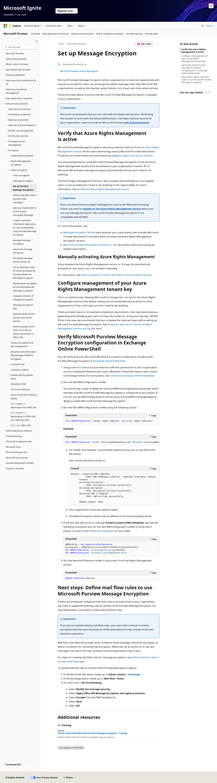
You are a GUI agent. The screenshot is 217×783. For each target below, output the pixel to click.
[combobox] (20, 47)
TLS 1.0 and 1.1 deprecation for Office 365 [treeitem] (23, 405)
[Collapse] (36, 41)
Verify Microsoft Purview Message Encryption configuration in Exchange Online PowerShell (194, 69)
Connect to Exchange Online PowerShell (132, 375)
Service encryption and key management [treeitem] (22, 344)
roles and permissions (136, 122)
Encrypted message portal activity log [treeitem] (22, 260)
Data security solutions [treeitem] (19, 109)
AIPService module (99, 531)
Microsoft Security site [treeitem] (17, 457)
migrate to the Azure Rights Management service (112, 208)
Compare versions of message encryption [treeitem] (23, 297)
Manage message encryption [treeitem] (22, 242)
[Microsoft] (5, 26)
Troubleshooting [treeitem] (14, 436)
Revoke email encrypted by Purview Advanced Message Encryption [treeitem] (25, 287)
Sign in (210, 25)
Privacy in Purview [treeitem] (15, 468)
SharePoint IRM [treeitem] (18, 384)
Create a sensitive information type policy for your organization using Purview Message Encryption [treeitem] (24, 227)
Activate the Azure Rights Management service (103, 189)
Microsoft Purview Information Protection (86, 244)
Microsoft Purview (76, 43)
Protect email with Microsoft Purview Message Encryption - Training (92, 733)
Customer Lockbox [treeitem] (20, 369)
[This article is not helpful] (209, 92)
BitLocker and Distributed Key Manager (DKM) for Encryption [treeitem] (23, 355)
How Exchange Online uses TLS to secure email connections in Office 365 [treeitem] (24, 332)
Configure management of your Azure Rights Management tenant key (194, 59)
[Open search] (202, 25)
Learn (61, 43)
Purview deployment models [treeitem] (20, 463)
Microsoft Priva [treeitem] (13, 446)
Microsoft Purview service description (79, 71)
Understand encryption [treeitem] (22, 155)
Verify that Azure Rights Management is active (193, 50)
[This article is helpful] (206, 92)
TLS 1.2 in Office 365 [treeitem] (21, 425)
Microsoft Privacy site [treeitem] (16, 452)
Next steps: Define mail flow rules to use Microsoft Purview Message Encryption (196, 80)
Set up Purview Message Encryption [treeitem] (23, 188)
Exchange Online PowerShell (109, 361)
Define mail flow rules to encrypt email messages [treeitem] (25, 199)
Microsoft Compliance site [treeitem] (19, 441)
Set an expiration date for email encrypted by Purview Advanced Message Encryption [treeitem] (24, 272)
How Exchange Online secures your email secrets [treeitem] (24, 317)
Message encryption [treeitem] (23, 180)
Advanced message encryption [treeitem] (22, 251)
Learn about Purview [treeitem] (16, 58)
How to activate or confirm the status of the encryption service (116, 275)
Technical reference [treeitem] (20, 389)
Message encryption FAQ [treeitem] (23, 306)
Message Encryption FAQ (77, 232)
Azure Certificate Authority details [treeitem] (24, 396)
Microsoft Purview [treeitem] (15, 53)
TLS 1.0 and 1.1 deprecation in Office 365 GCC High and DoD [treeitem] (23, 416)
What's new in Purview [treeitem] (17, 64)
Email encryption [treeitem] (21, 175)
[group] (111, 442)
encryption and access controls (135, 155)
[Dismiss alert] (211, 6)
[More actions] (156, 44)
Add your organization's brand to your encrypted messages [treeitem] (25, 211)
